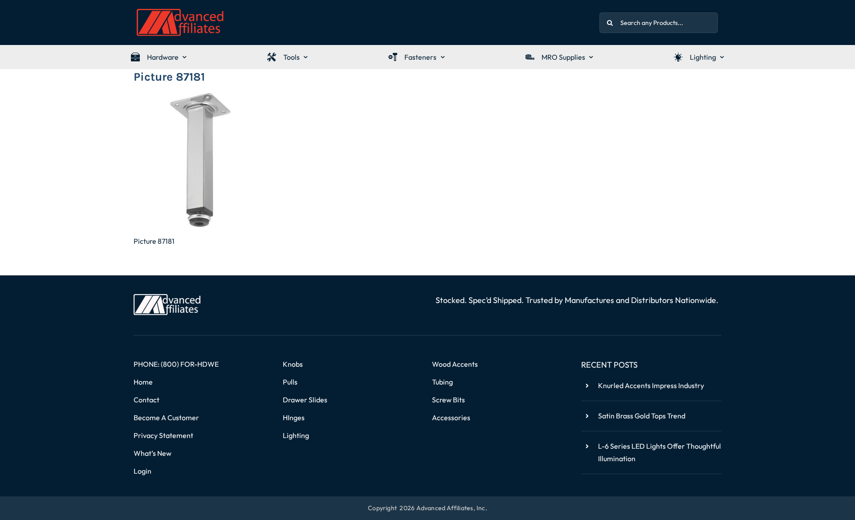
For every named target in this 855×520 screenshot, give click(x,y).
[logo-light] (167, 297)
